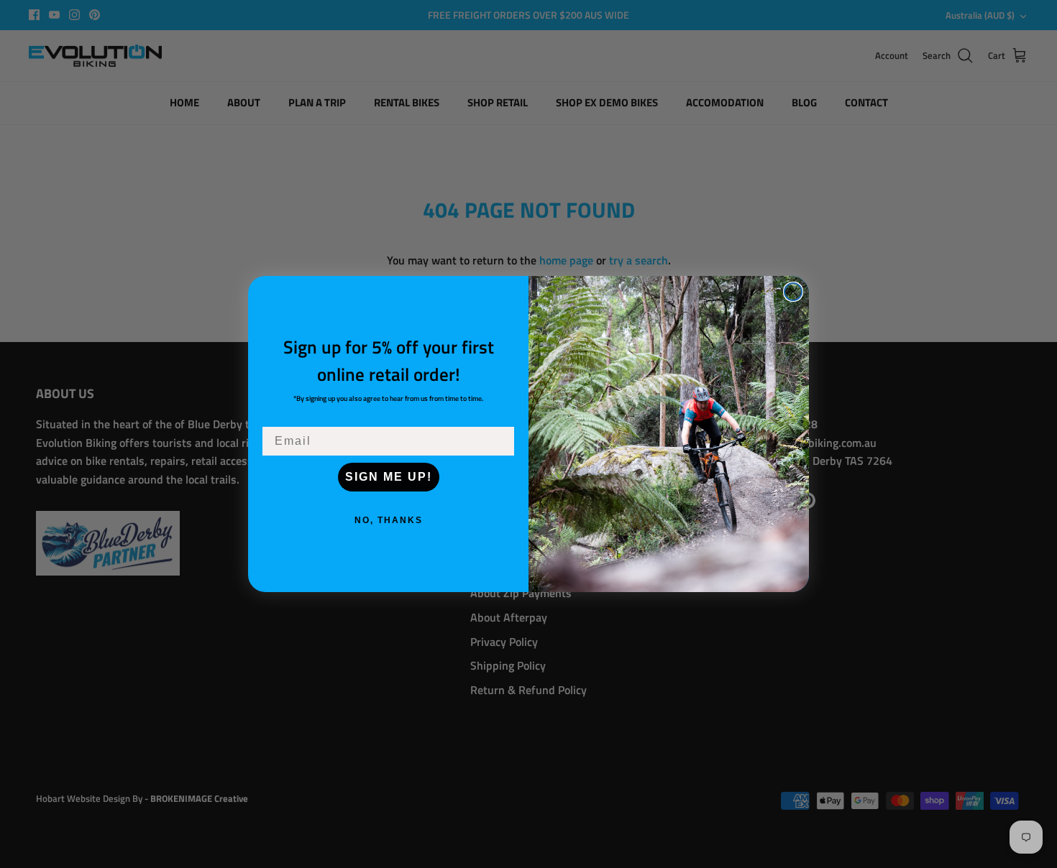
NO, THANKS (388, 520)
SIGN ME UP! (388, 477)
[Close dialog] (793, 291)
